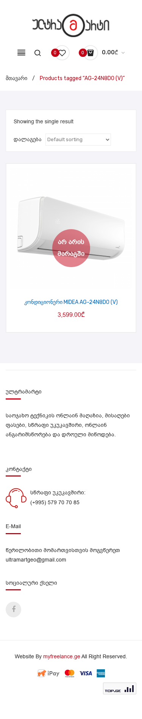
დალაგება (28, 139)
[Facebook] (13, 609)
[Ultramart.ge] (71, 25)
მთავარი (16, 78)
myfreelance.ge (61, 656)
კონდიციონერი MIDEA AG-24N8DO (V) (71, 302)
